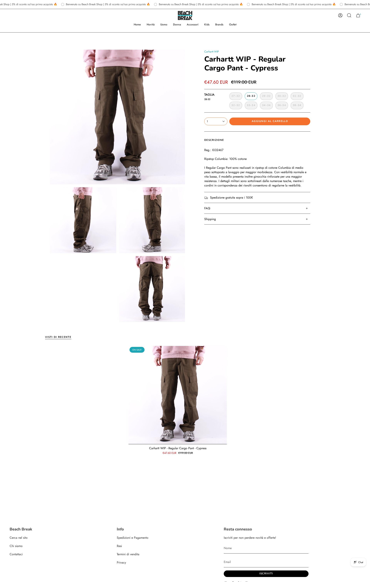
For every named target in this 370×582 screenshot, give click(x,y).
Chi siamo (16, 546)
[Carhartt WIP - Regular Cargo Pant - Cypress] (178, 395)
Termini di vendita (128, 554)
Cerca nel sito (19, 537)
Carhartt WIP (211, 51)
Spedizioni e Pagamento (132, 537)
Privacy (121, 562)
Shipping (210, 219)
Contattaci (16, 554)
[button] (163, 24)
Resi (119, 546)
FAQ (207, 208)
